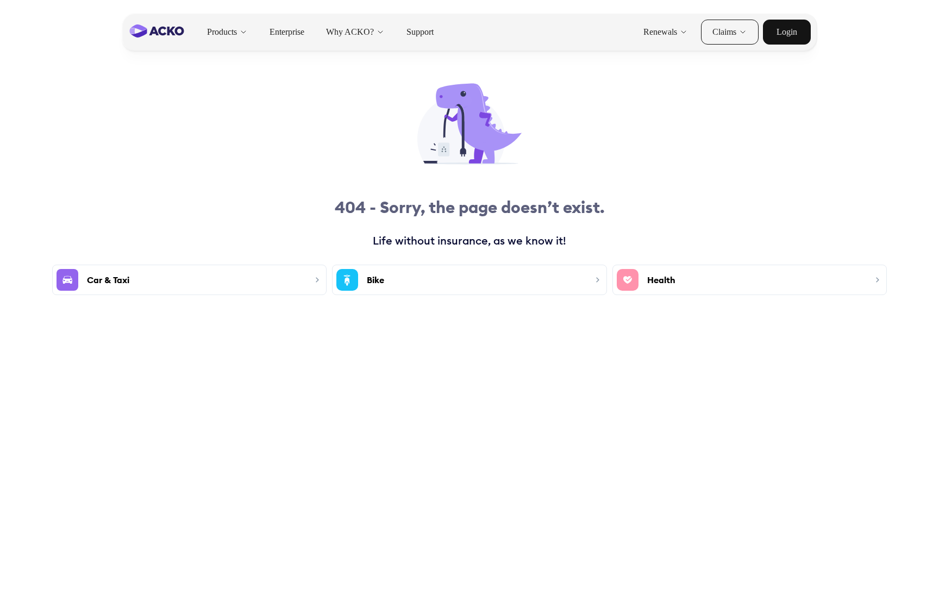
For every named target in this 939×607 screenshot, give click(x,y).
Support (420, 31)
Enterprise (287, 31)
